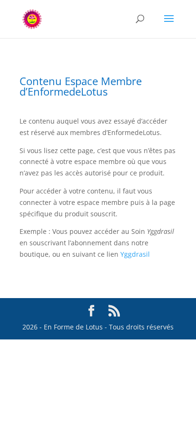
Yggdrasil (135, 254)
